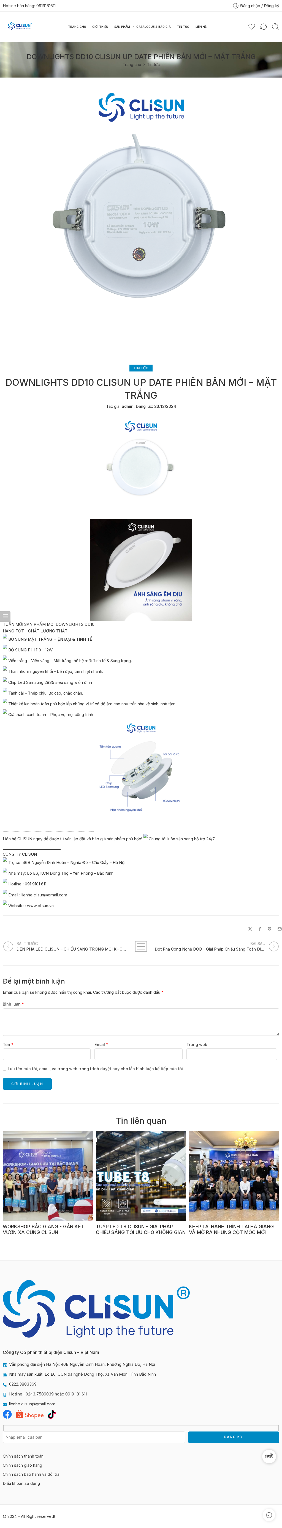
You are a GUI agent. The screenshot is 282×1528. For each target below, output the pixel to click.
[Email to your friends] (279, 929)
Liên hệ (201, 26)
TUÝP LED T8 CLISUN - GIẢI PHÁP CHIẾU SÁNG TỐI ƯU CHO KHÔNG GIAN (141, 1229)
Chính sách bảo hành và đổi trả (31, 1474)
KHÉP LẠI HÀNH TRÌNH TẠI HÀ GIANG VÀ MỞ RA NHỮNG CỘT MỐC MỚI (231, 1229)
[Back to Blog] (141, 946)
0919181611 (46, 5)
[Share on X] (250, 929)
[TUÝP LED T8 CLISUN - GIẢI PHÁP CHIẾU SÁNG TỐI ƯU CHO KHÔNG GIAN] (141, 1176)
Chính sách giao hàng (22, 1465)
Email (101, 1044)
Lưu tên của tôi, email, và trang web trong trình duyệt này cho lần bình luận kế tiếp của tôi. (96, 1068)
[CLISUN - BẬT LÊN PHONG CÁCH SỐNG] (20, 26)
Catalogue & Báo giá (153, 26)
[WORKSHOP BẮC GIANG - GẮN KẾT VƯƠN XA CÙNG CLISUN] (48, 1176)
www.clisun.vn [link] (40, 905)
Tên (8, 1044)
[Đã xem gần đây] (269, 1515)
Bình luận (13, 1004)
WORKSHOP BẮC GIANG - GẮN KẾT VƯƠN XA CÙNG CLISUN (43, 1229)
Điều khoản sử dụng (21, 1483)
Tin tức (183, 26)
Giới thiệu (100, 26)
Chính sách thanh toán (23, 1456)
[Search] (275, 27)
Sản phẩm (122, 26)
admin (128, 406)
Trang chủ (77, 26)
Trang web (196, 1044)
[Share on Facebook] (260, 929)
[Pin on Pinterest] (269, 929)
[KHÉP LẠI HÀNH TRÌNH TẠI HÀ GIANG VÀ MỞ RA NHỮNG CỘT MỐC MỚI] (234, 1176)
